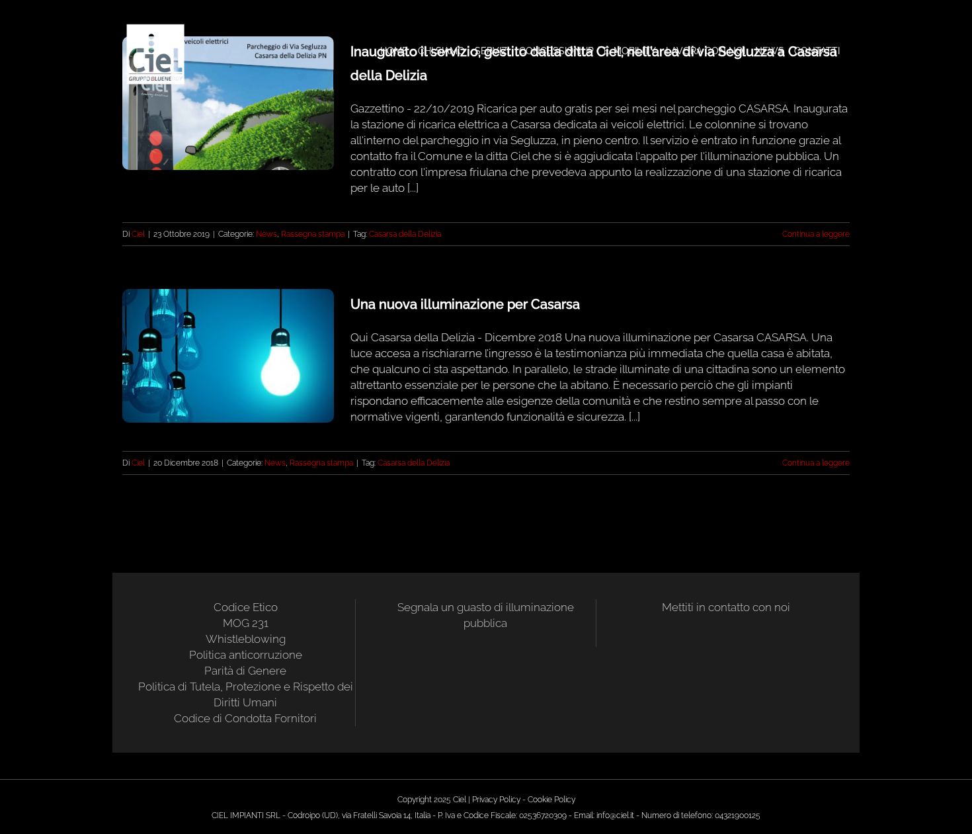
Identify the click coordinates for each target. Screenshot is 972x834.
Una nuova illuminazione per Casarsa (465, 304)
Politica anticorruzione (245, 654)
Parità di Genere (245, 670)
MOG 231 (245, 623)
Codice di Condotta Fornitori (245, 718)
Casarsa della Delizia (405, 234)
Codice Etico (246, 607)
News (266, 234)
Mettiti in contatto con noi (726, 607)
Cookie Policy (551, 799)
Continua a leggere (816, 234)
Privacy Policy (496, 799)
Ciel (138, 234)
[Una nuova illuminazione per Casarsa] (228, 356)
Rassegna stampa (312, 234)
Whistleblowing (246, 639)
